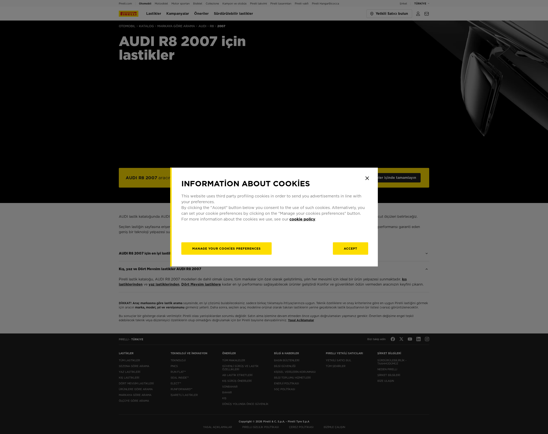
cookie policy (302, 219)
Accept (350, 248)
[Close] (367, 178)
